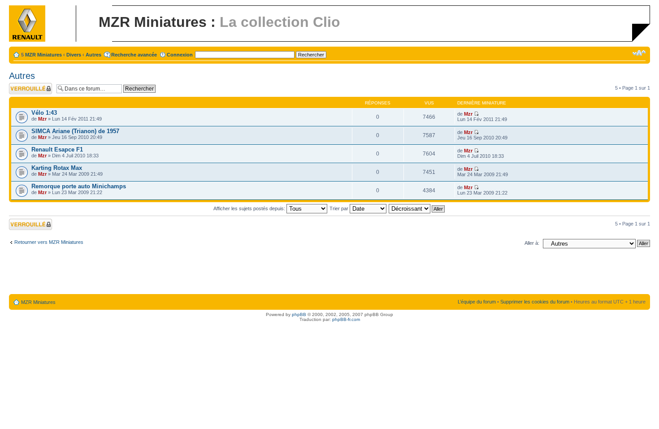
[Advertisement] (329, 273)
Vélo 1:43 (44, 112)
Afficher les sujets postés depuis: (249, 208)
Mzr (42, 118)
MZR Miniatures (43, 54)
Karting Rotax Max (56, 168)
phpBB (299, 314)
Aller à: (532, 243)
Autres (93, 54)
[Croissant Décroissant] (417, 208)
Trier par (340, 208)
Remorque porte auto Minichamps (78, 186)
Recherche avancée (134, 54)
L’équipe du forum (477, 301)
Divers (73, 54)
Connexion (180, 54)
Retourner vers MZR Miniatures (48, 242)
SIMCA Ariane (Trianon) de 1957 (75, 131)
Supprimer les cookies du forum (534, 301)
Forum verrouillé (26, 85)
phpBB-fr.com (346, 319)
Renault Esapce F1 (57, 149)
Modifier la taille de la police (639, 53)
